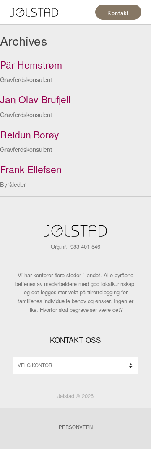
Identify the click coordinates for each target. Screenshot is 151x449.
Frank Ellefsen (31, 169)
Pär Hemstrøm (31, 64)
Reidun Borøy (29, 134)
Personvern (76, 426)
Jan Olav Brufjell (35, 99)
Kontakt (117, 13)
